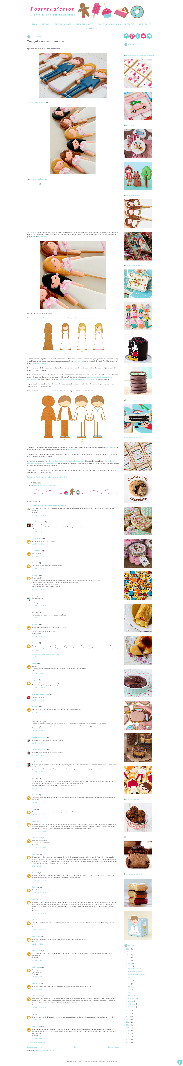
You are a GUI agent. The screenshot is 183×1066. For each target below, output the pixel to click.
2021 (128, 1028)
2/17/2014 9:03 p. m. (38, 636)
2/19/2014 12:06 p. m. (39, 700)
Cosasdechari (37, 538)
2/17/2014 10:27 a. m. (39, 544)
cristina (34, 663)
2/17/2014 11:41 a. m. (39, 605)
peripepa (35, 680)
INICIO (35, 24)
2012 (128, 955)
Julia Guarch (36, 838)
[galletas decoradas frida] (129, 837)
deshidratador (41, 237)
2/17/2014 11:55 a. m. (39, 618)
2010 (128, 949)
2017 (128, 1016)
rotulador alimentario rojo (88, 379)
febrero (130, 966)
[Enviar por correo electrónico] (34, 483)
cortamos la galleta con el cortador (44, 318)
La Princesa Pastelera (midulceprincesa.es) (47, 505)
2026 (128, 1042)
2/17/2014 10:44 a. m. (39, 568)
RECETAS (129, 24)
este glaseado (79, 361)
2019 (128, 1022)
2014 (128, 960)
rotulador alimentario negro (69, 379)
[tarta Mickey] (138, 362)
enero (130, 963)
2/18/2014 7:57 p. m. (38, 688)
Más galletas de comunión (136, 974)
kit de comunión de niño (39, 179)
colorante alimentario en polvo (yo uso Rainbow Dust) (66, 461)
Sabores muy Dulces (39, 737)
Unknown (35, 563)
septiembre (131, 998)
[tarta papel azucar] (129, 125)
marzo (130, 981)
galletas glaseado (52, 485)
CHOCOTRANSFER (84, 24)
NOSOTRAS (91, 29)
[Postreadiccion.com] (139, 55)
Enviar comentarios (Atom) (45, 1050)
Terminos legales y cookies (108, 1061)
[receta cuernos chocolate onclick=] (133, 437)
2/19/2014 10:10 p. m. (39, 712)
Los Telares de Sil (38, 522)
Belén (34, 596)
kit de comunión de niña (38, 102)
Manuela (35, 821)
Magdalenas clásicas (134, 968)
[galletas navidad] (138, 120)
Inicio (75, 1047)
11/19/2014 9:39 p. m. (39, 930)
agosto (130, 995)
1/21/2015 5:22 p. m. (38, 977)
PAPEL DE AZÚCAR (62, 24)
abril (129, 984)
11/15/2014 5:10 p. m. (39, 880)
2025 (128, 1039)
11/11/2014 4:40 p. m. (39, 847)
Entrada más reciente (34, 1047)
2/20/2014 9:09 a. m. (38, 731)
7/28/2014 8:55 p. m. (38, 815)
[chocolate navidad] (138, 157)
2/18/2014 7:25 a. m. (38, 673)
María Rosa (36, 936)
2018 (128, 1019)
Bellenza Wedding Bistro (40, 694)
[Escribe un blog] (36, 483)
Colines (130, 977)
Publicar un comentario (37, 1043)
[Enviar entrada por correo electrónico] (30, 482)
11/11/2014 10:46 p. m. (39, 866)
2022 (128, 1031)
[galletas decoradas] (138, 227)
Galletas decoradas (40, 485)
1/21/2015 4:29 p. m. (38, 960)
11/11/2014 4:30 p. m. (39, 831)
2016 (128, 1013)
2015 (128, 1010)
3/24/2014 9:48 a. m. (38, 788)
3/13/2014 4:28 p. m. (38, 772)
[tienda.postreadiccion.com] (138, 297)
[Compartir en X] (38, 483)
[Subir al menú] (179, 1062)
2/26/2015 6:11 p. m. (38, 1020)
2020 (128, 1025)
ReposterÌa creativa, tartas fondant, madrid (46, 654)
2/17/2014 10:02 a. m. (39, 515)
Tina (33, 809)
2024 (128, 1036)
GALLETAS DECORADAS (109, 24)
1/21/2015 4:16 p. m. (38, 944)
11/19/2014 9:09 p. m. (39, 913)
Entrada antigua (113, 1047)
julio (129, 992)
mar (33, 1014)
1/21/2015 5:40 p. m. (38, 989)
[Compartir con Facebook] (40, 483)
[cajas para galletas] (133, 265)
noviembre (131, 1004)
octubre (130, 1001)
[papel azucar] (138, 87)
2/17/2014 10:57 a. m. (39, 589)
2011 (127, 952)
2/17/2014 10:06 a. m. (39, 532)
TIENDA (45, 24)
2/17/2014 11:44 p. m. (39, 657)
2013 (128, 958)
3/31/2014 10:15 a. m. (39, 802)
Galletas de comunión (135, 971)
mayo (130, 986)
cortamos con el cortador (48, 391)
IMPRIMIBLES (145, 24)
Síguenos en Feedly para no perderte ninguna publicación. (47, 477)
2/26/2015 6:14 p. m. (38, 1038)
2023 (128, 1034)
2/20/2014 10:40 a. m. (39, 743)
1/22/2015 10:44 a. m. (39, 1007)
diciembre (131, 1007)
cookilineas (36, 762)
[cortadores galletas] (138, 190)
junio (129, 989)
